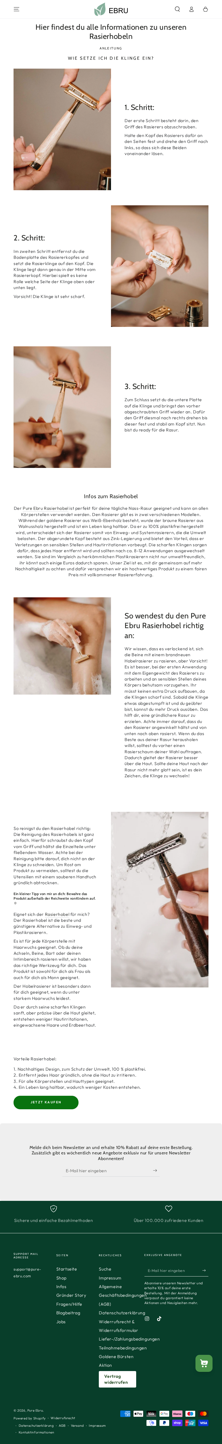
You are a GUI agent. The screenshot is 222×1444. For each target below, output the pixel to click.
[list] (111, 1214)
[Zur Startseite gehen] (111, 9)
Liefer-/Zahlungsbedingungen (129, 1339)
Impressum (110, 1278)
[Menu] (16, 9)
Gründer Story (71, 1295)
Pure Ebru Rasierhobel (45, 508)
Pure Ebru (35, 1410)
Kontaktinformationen (36, 1432)
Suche (105, 1269)
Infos (61, 1286)
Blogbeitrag (68, 1312)
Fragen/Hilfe (69, 1304)
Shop (61, 1278)
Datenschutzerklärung (122, 1312)
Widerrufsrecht (63, 1418)
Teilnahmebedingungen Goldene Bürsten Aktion (123, 1356)
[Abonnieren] (156, 1170)
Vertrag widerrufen (116, 1379)
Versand (77, 1425)
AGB (62, 1425)
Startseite (66, 1269)
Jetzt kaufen (46, 1102)
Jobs (61, 1321)
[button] (177, 9)
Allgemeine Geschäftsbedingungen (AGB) (123, 1295)
